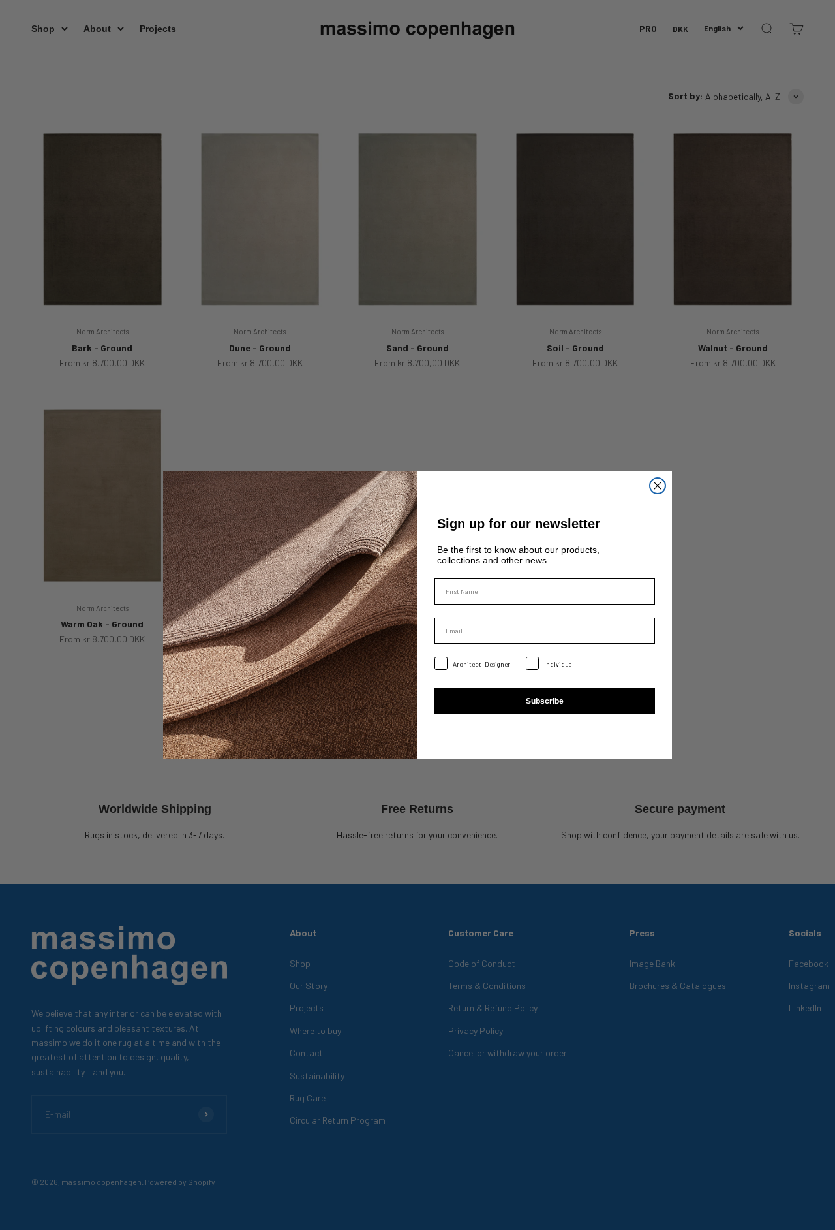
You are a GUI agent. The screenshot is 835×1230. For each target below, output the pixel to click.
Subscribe (545, 701)
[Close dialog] (657, 486)
